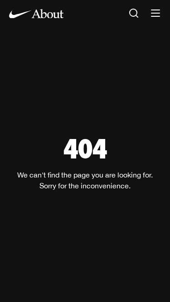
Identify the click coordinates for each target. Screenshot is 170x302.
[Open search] (133, 14)
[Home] (36, 13)
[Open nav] (155, 14)
